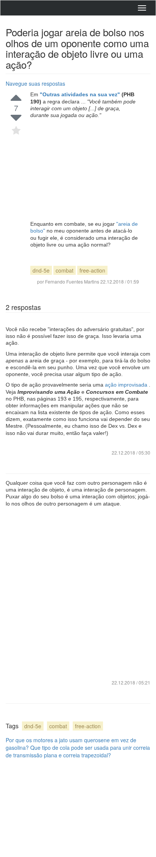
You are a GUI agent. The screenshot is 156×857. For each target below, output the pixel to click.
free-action (92, 270)
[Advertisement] (84, 169)
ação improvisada (127, 385)
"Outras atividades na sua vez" (81, 94)
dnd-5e (41, 270)
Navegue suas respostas (35, 83)
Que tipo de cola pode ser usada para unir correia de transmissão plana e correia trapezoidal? (78, 751)
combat (64, 270)
